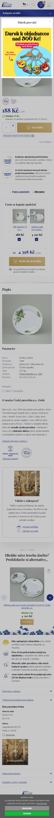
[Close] (49, 21)
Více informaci (41, 804)
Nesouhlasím (27, 808)
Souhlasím (27, 813)
